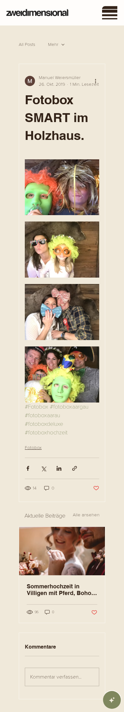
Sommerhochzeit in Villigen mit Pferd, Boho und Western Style (59, 589)
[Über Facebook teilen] (28, 468)
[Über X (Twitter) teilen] (43, 468)
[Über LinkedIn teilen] (59, 468)
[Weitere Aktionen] (95, 81)
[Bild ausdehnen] (62, 187)
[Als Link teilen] (75, 468)
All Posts (27, 44)
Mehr (53, 44)
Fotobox (33, 447)
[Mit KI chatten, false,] (112, 700)
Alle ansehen (86, 515)
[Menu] (110, 12)
